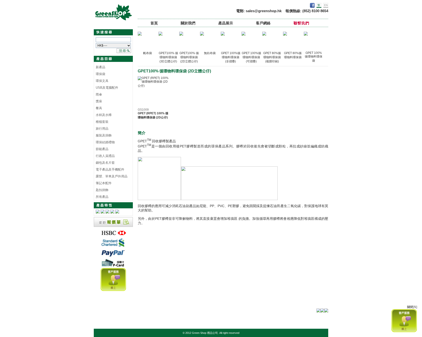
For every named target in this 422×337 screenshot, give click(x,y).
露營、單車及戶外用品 (111, 176)
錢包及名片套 (105, 162)
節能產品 (102, 149)
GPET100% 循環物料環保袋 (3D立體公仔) (168, 57)
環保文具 (102, 81)
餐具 (99, 108)
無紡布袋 (210, 53)
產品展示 (225, 23)
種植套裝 (102, 122)
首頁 (154, 23)
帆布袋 (147, 53)
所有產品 (102, 197)
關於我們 (188, 23)
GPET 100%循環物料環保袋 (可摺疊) (251, 57)
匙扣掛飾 (102, 190)
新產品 (100, 67)
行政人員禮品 (105, 156)
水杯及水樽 (104, 115)
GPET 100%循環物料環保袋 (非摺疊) (230, 57)
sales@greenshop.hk (264, 11)
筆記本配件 (104, 183)
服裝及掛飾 (104, 135)
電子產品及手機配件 (110, 169)
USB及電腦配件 (107, 87)
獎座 (99, 101)
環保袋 (100, 74)
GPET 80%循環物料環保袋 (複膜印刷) (272, 57)
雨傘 (99, 94)
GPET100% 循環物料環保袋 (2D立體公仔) (189, 57)
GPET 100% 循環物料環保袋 (313, 56)
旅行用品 (102, 128)
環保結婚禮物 (105, 142)
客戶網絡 (263, 23)
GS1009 (143, 109)
